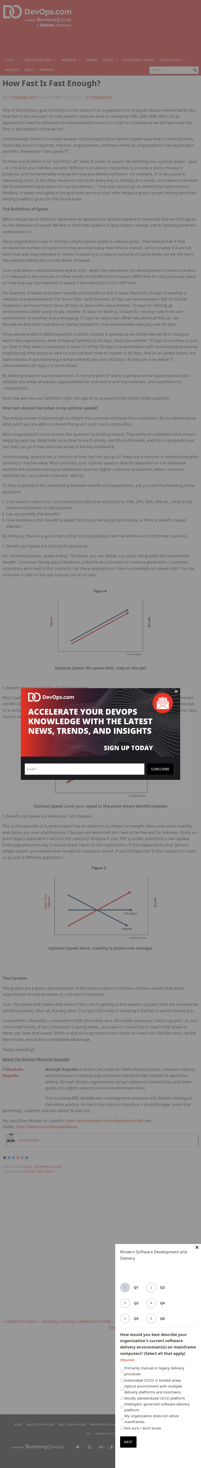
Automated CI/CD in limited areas (152, 1380)
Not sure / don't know (142, 1428)
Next (128, 1442)
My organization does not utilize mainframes (151, 1418)
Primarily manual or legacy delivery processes (154, 1370)
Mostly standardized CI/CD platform (154, 1398)
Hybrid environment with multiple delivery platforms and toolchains (153, 1389)
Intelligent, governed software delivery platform (157, 1407)
